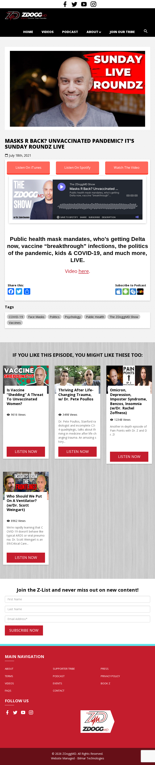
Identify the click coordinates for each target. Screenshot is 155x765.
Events (57, 683)
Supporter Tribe (64, 668)
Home (28, 32)
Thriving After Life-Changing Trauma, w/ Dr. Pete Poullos (75, 394)
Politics (55, 317)
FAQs (8, 690)
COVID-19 (16, 317)
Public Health (95, 317)
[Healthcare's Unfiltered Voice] (26, 15)
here (84, 271)
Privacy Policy (110, 676)
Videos (48, 32)
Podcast (70, 32)
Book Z (105, 683)
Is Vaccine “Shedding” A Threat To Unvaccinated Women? (25, 397)
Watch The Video (126, 167)
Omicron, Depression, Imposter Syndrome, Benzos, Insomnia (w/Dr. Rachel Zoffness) (128, 401)
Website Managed (63, 758)
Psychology (73, 317)
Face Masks (36, 317)
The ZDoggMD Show (123, 317)
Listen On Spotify (77, 167)
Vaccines (15, 323)
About (92, 32)
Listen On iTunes (28, 167)
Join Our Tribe (122, 32)
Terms (9, 676)
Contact (58, 690)
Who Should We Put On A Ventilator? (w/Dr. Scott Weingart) (24, 503)
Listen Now (26, 451)
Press (105, 668)
